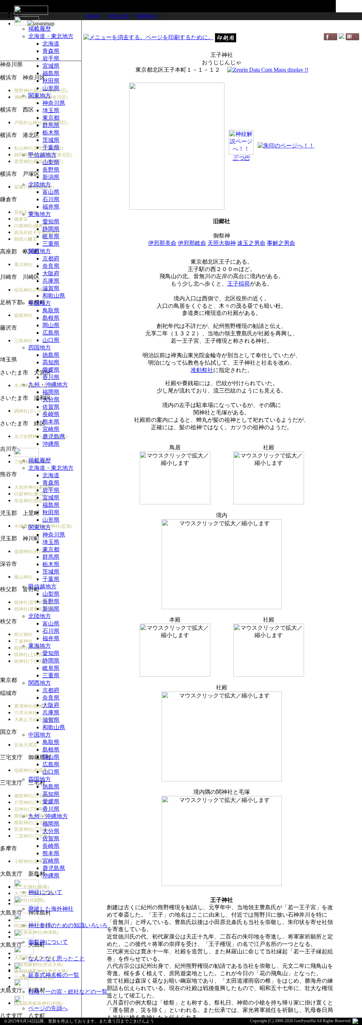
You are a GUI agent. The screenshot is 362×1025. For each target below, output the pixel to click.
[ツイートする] (341, 37)
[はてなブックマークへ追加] (352, 38)
